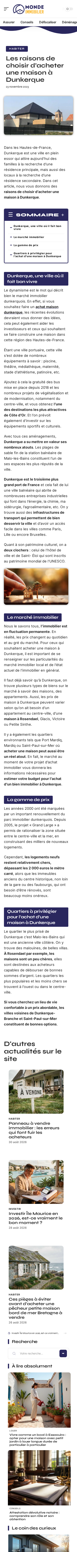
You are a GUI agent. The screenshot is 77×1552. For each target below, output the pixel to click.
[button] (65, 1333)
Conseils (15, 1508)
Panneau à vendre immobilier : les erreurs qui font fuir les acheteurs (34, 1130)
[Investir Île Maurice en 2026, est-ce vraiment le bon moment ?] (36, 1182)
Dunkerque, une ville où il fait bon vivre (37, 227)
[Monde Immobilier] (28, 9)
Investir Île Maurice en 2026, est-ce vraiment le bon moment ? (36, 1218)
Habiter (17, 48)
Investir (15, 1208)
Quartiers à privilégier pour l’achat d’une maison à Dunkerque (37, 255)
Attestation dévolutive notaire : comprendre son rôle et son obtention (34, 1516)
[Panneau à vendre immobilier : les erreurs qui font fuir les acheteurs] (36, 1091)
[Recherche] (59, 9)
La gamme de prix (26, 245)
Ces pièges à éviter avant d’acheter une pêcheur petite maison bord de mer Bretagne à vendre (35, 1308)
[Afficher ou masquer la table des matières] (61, 215)
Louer (13, 1431)
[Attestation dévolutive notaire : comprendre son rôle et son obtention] (39, 1481)
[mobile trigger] (7, 9)
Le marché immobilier (29, 237)
